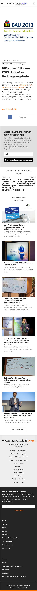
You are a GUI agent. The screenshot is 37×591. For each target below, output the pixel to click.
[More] (15, 117)
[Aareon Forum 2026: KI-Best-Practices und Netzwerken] (18, 251)
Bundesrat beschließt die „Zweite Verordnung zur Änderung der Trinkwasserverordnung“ (13, 184)
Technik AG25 (7, 64)
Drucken (22, 117)
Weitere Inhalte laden (18, 429)
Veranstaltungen (19, 64)
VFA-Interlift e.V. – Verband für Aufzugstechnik (17, 86)
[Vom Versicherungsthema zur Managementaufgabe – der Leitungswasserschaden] (18, 213)
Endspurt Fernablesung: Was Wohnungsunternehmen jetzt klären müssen (17, 380)
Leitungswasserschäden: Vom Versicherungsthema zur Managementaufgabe (15, 301)
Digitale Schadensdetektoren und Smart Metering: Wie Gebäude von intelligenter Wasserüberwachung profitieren (16, 341)
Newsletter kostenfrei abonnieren (18, 160)
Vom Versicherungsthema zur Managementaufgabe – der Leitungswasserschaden (15, 227)
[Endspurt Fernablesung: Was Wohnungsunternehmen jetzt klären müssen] (18, 366)
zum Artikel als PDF (9, 109)
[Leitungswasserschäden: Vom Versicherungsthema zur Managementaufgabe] (18, 287)
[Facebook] (10, 117)
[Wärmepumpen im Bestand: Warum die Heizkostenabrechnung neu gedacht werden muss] (18, 402)
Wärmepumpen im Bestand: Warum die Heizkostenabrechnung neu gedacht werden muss (18, 415)
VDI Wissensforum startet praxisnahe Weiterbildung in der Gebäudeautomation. (25, 182)
